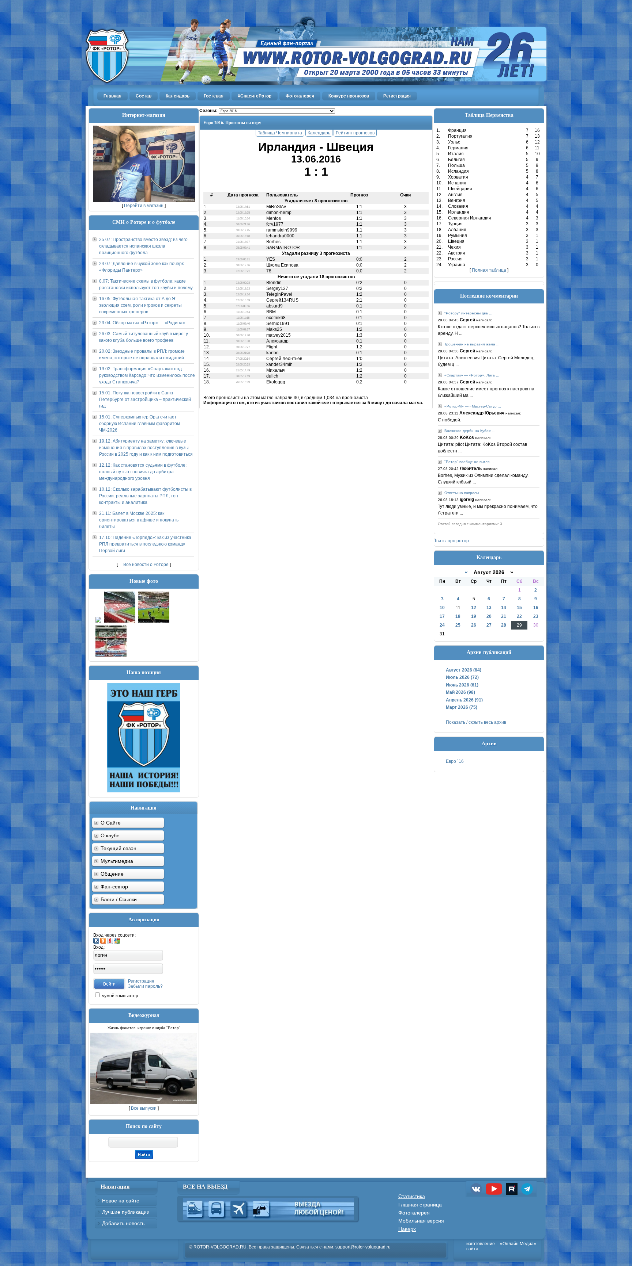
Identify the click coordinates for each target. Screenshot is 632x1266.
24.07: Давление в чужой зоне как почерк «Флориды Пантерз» (141, 267)
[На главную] (316, 42)
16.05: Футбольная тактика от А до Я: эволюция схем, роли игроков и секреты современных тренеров (140, 305)
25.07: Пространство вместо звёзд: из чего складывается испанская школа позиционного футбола (143, 246)
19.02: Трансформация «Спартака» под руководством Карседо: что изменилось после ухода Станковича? (147, 375)
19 (473, 616)
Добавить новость (123, 1223)
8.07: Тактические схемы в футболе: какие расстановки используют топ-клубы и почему (146, 284)
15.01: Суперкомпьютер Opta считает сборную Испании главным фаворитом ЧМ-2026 (139, 423)
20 (489, 616)
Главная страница (420, 1205)
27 (489, 625)
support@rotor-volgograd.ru (363, 1247)
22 (519, 616)
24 (442, 625)
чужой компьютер (119, 995)
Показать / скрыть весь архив (476, 722)
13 (489, 607)
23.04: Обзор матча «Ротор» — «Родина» (142, 322)
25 (457, 625)
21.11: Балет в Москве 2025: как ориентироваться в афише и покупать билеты (138, 520)
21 (503, 616)
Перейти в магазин (143, 205)
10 (442, 607)
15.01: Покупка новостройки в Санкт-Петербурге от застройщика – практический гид (145, 399)
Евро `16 (455, 761)
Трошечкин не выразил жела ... (472, 344)
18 (457, 616)
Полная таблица (489, 270)
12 (473, 607)
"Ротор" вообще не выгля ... (469, 462)
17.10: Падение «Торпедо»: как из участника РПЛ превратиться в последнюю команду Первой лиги (145, 544)
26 (473, 625)
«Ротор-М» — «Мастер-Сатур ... (472, 406)
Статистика (411, 1196)
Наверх (407, 1229)
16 (535, 607)
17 (442, 616)
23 (535, 616)
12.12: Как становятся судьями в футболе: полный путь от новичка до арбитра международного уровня (143, 472)
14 (503, 607)
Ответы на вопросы (461, 493)
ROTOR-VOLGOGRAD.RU (220, 1247)
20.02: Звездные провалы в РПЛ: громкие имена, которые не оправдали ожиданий (142, 354)
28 (503, 625)
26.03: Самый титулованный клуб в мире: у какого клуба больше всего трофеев (143, 337)
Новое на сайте (120, 1201)
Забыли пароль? (145, 986)
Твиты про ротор (451, 540)
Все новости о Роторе (146, 564)
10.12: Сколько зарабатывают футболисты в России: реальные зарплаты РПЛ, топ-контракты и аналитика (145, 496)
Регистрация (141, 981)
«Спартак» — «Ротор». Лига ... (471, 375)
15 (519, 607)
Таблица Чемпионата (280, 132)
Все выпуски (144, 1108)
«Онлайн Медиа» (518, 1243)
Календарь (319, 132)
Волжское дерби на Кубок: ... (470, 431)
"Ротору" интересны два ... (468, 313)
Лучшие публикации (126, 1212)
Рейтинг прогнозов (355, 132)
